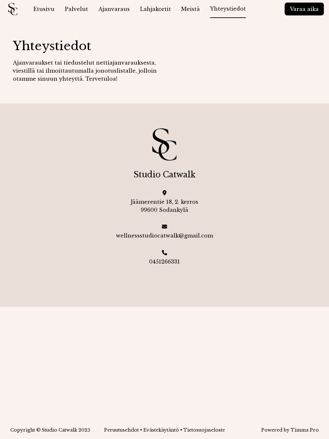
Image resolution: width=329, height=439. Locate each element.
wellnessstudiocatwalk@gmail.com (164, 235)
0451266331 (164, 261)
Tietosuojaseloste (204, 430)
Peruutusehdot (121, 430)
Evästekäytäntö (161, 430)
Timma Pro (305, 430)
